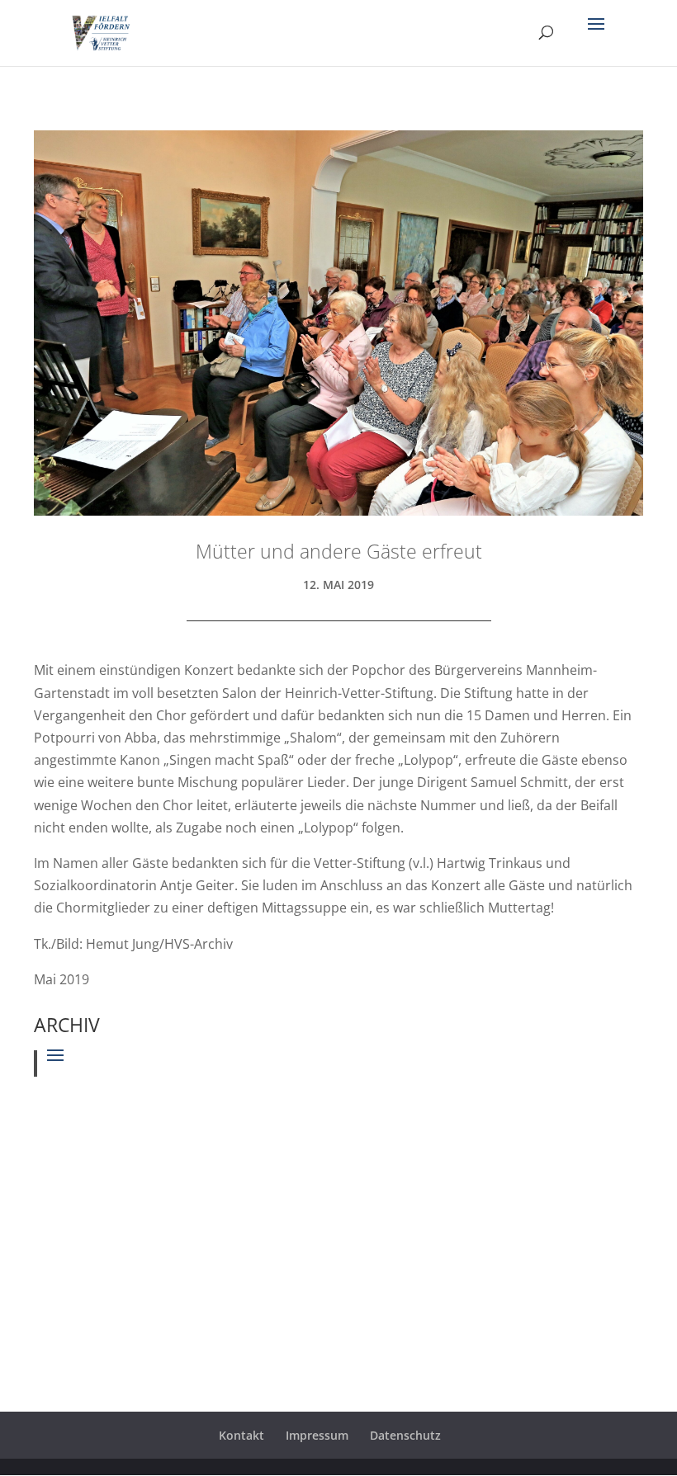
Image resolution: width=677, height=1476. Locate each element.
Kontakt (241, 1435)
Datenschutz (405, 1435)
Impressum (317, 1435)
